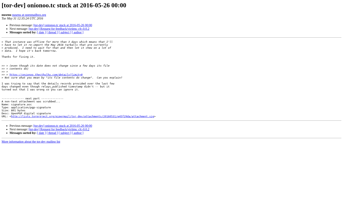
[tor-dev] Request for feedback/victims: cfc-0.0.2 (59, 28)
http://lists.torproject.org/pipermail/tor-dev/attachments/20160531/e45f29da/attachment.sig (82, 116)
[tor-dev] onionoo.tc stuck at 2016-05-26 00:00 (62, 25)
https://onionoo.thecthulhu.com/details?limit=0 (46, 74)
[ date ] (41, 32)
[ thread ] (52, 32)
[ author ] (77, 32)
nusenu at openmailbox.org (29, 14)
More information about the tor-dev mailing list (31, 141)
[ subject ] (65, 32)
